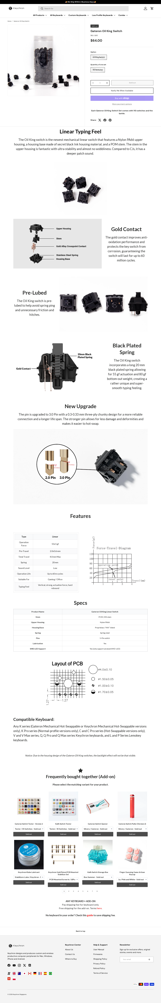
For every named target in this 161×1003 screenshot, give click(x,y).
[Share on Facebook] (104, 120)
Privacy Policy (99, 963)
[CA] (29, 973)
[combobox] (83, 8)
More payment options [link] (122, 104)
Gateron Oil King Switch (21, 21)
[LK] (9, 973)
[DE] (34, 973)
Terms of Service (100, 973)
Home (9, 21)
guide (90, 915)
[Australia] (19, 973)
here (99, 908)
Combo (121, 15)
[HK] (9, 978)
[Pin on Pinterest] (110, 120)
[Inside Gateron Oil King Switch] (57, 243)
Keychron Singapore (19, 994)
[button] (152, 8)
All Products (38, 15)
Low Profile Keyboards (102, 15)
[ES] (45, 973)
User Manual (98, 949)
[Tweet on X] (99, 120)
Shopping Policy (100, 959)
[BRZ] (50, 973)
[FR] (40, 973)
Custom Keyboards (77, 15)
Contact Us (70, 954)
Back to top (80, 931)
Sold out (132, 83)
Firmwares (97, 954)
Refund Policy (99, 968)
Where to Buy (71, 959)
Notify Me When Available (122, 90)
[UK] (14, 973)
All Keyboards (56, 15)
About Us (69, 949)
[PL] (14, 978)
